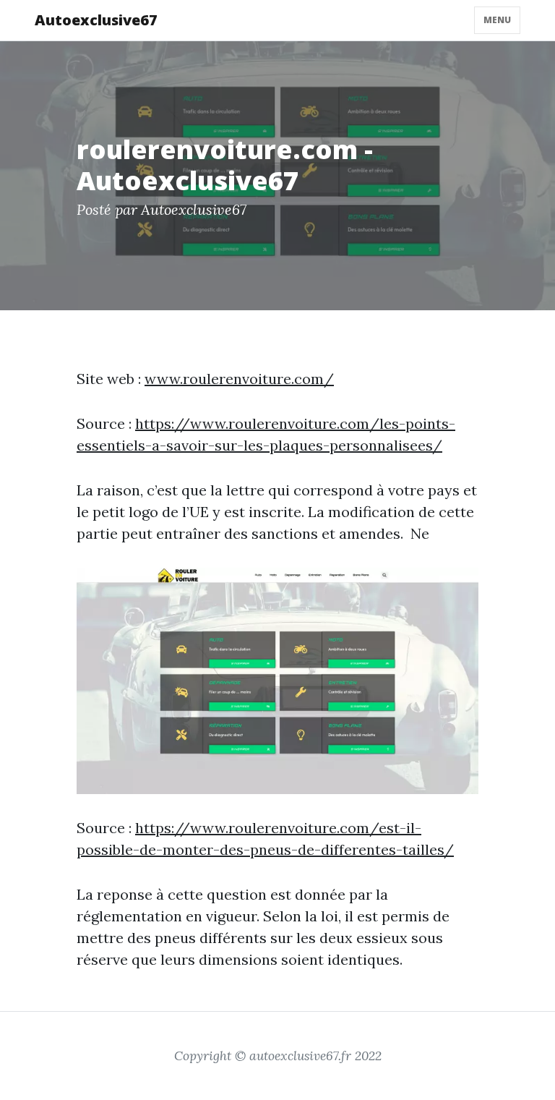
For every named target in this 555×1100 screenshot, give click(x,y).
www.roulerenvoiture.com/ (239, 379)
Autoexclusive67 (96, 20)
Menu (497, 20)
